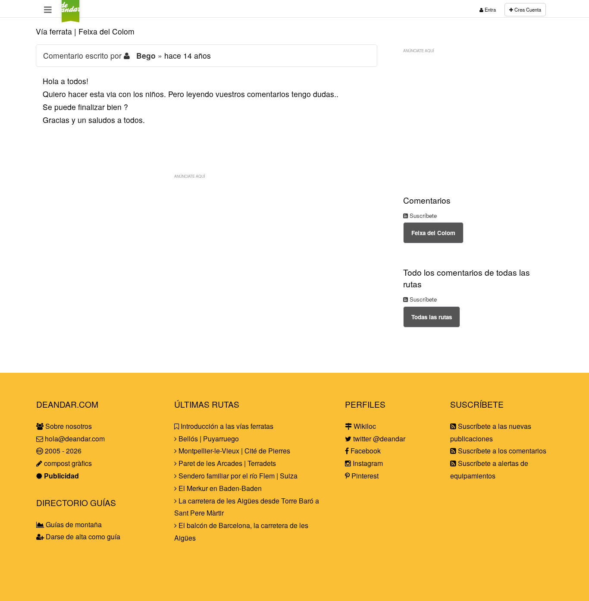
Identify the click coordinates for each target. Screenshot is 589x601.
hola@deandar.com (75, 439)
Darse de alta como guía (82, 536)
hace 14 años (187, 55)
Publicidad (60, 476)
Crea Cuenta (527, 9)
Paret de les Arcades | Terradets (226, 463)
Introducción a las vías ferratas (226, 426)
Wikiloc (364, 426)
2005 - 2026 (62, 451)
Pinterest (364, 476)
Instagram (367, 463)
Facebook (365, 451)
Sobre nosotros (68, 426)
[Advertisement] (206, 243)
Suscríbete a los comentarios (501, 451)
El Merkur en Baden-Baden (219, 488)
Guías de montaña (73, 524)
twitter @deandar (378, 439)
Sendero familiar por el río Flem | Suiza (237, 476)
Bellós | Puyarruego (208, 439)
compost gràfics (67, 463)
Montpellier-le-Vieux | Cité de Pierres (233, 451)
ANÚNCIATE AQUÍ (189, 176)
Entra (489, 9)
